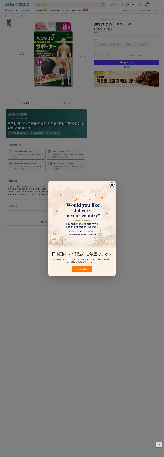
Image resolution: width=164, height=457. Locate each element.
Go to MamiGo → (82, 269)
